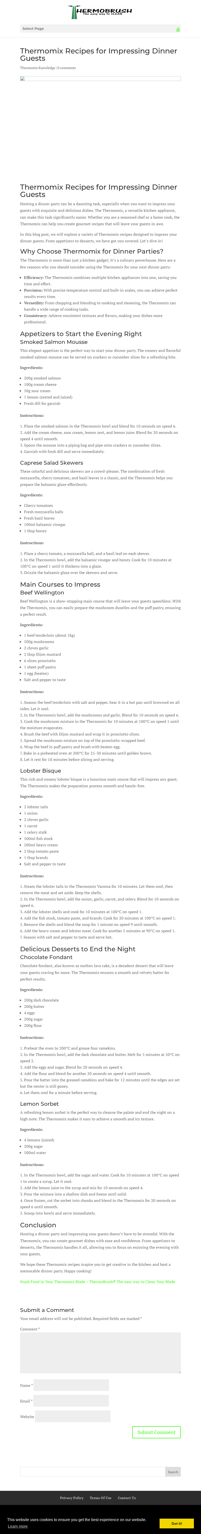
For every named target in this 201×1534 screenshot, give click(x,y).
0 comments (66, 67)
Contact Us (127, 1497)
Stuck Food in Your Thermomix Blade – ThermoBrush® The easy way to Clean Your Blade (97, 1281)
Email (26, 1401)
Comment (30, 1329)
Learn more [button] (18, 1526)
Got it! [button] (177, 1523)
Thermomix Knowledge (37, 67)
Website (27, 1416)
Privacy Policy (71, 1497)
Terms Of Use (101, 1497)
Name (26, 1385)
